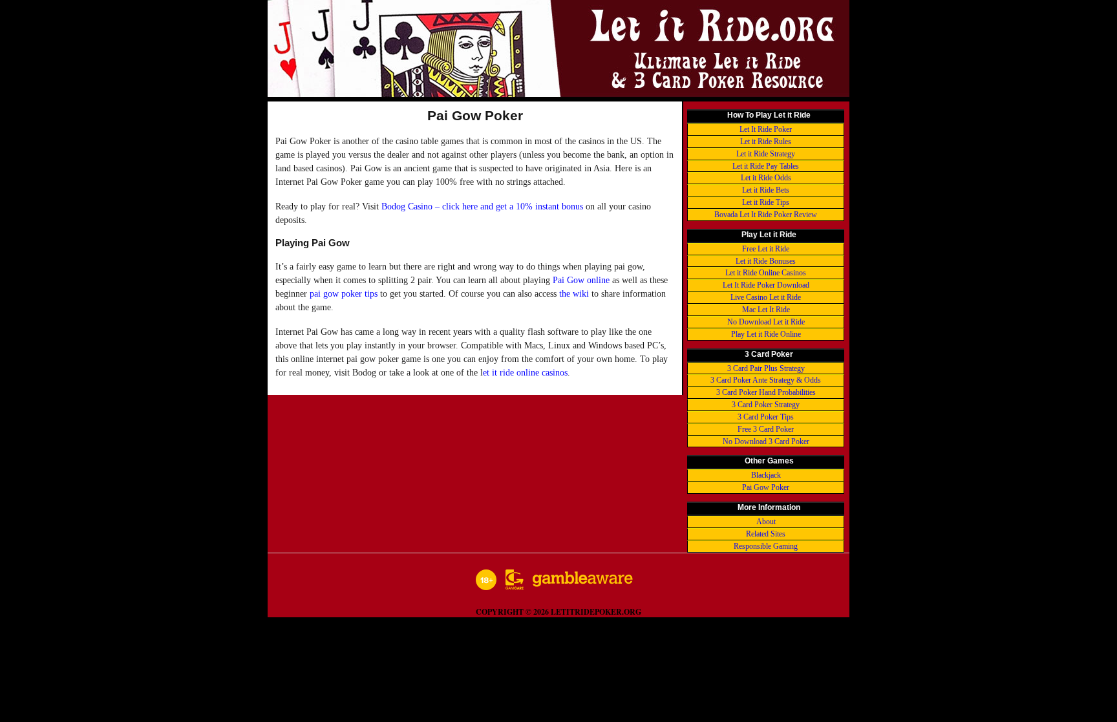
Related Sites (765, 533)
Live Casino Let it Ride (765, 297)
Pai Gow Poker (765, 487)
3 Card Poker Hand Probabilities (766, 392)
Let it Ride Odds (766, 177)
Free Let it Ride (765, 248)
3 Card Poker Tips (766, 416)
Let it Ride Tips (765, 202)
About (766, 521)
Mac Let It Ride (766, 309)
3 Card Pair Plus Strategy (766, 368)
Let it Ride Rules (765, 141)
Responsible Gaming (766, 546)
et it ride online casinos (525, 372)
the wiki (574, 294)
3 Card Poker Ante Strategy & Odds (765, 380)
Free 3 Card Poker (766, 429)
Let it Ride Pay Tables (765, 166)
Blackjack (766, 475)
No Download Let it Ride (766, 321)
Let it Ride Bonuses (766, 261)
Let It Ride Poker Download (766, 285)
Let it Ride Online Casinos (765, 272)
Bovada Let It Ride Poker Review (765, 214)
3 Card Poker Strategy (766, 404)
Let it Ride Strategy (765, 153)
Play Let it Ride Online (766, 334)
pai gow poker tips (344, 294)
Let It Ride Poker (765, 129)
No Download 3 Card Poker (766, 441)
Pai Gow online (581, 280)
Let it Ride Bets (765, 190)
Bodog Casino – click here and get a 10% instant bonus (482, 206)
